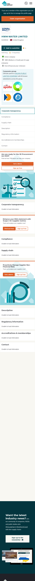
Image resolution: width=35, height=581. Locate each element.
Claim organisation (17, 19)
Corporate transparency (11, 111)
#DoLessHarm (11, 527)
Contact (4, 146)
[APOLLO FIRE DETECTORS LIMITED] (7, 86)
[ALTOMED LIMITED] (17, 97)
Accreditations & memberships (12, 140)
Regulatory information (10, 134)
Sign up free (17, 168)
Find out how (9, 228)
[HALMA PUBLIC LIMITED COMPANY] (17, 86)
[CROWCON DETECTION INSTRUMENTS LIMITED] (7, 97)
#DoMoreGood (22, 527)
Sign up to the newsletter (17, 539)
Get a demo (17, 164)
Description (5, 128)
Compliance (5, 117)
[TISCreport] (7, 3)
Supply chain (6, 123)
